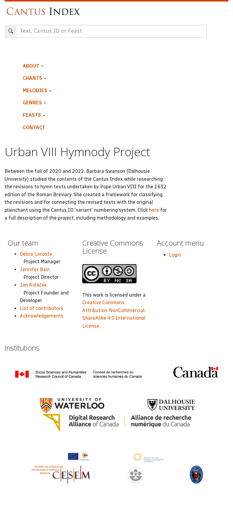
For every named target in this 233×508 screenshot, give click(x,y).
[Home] (45, 8)
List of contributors (41, 308)
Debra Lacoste (36, 254)
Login (175, 255)
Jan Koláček (33, 285)
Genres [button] (33, 103)
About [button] (31, 66)
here (154, 210)
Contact (34, 127)
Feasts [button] (32, 115)
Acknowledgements (41, 316)
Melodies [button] (36, 90)
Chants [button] (33, 78)
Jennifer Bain (35, 269)
